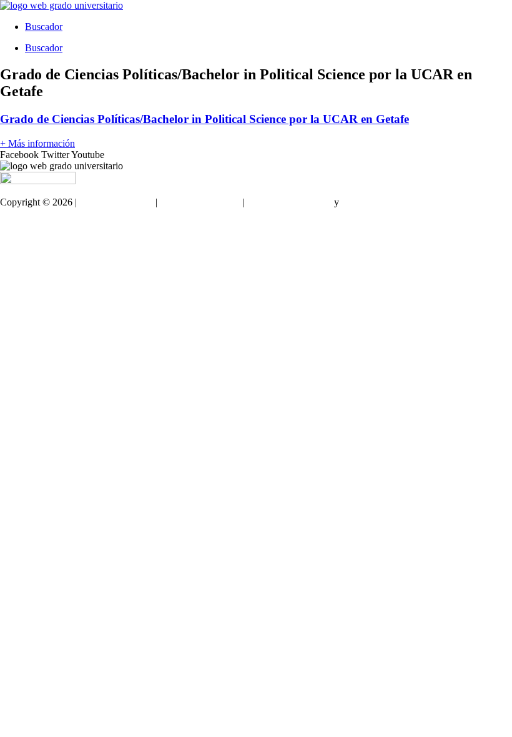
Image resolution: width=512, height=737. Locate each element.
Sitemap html (26, 223)
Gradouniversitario (116, 202)
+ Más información (37, 143)
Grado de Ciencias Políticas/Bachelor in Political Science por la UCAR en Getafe (204, 119)
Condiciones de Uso (200, 202)
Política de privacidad (289, 202)
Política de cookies (378, 202)
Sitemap (16, 244)
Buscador (43, 26)
